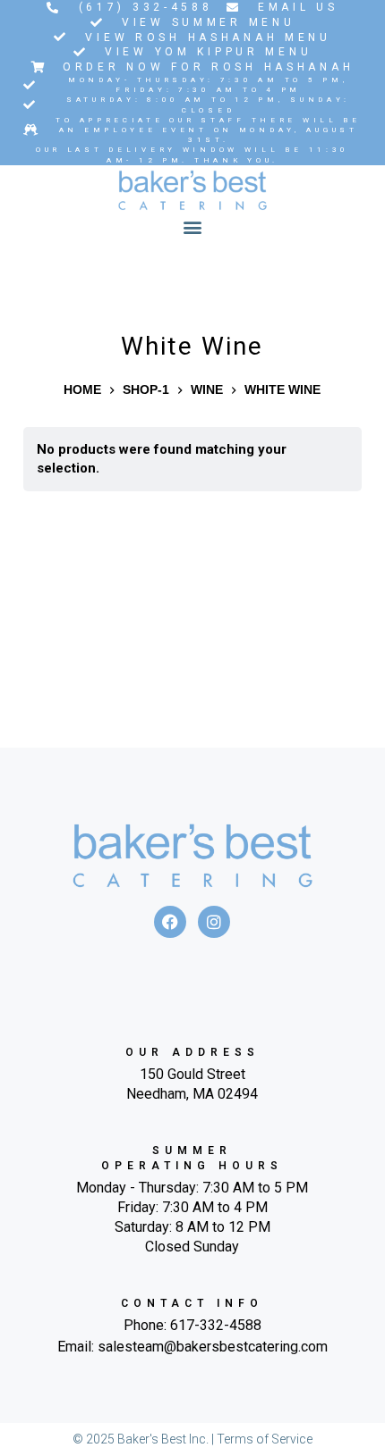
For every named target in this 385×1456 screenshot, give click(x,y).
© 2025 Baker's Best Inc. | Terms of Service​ (192, 1439)
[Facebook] (170, 922)
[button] (192, 227)
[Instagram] (214, 922)
